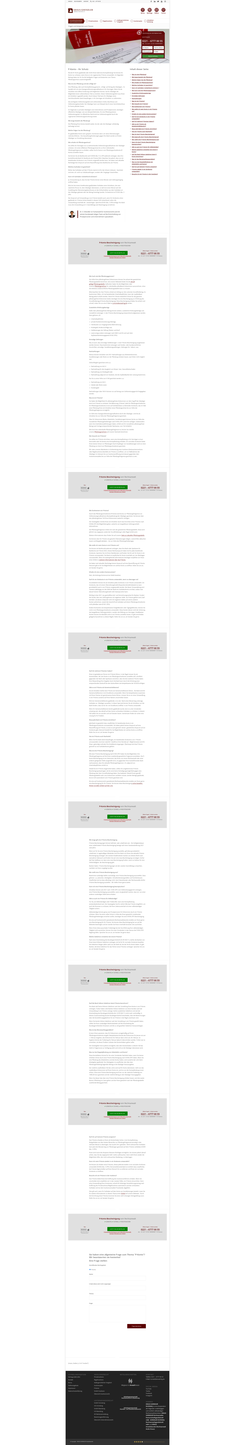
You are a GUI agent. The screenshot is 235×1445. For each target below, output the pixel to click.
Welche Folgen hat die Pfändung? (142, 80)
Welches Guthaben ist (139, 85)
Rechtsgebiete (78, 1)
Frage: (91, 1303)
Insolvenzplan (98, 1385)
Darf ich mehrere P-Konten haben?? (143, 121)
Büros (70, 1382)
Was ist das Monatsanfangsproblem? (143, 159)
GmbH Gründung (99, 1403)
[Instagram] (165, 1)
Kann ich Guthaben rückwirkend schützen (145, 88)
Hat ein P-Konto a (137, 131)
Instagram (149, 1395)
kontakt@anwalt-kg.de (157, 1379)
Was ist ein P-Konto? (138, 101)
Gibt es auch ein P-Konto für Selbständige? (145, 147)
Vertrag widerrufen (74, 1377)
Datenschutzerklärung (75, 1391)
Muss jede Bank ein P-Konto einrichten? (144, 129)
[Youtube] (162, 1)
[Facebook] (151, 1)
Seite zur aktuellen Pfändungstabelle (132, 535)
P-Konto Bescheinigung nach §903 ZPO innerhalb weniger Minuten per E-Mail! (117, 256)
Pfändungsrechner (100, 286)
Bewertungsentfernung (101, 1417)
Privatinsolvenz (99, 1377)
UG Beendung (98, 1411)
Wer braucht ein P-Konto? (140, 104)
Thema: (91, 1293)
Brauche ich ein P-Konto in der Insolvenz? (145, 174)
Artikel (123, 1193)
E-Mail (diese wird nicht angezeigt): (100, 1284)
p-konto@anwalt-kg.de (120, 303)
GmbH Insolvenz (99, 1391)
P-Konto (96, 1388)
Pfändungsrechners (100, 432)
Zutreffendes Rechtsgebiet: (97, 1265)
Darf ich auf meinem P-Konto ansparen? (144, 167)
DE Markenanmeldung (101, 1414)
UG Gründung (98, 1406)
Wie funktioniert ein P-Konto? (141, 106)
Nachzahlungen (137, 98)
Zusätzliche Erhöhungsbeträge (141, 93)
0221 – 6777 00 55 (96, 1)
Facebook (149, 1393)
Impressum (71, 1388)
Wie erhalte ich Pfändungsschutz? (142, 82)
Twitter (148, 1391)
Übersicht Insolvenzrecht (102, 1394)
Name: (91, 1274)
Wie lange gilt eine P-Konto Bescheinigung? (145, 137)
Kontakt (86, 1)
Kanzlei (70, 1)
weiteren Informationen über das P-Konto (112, 560)
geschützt (149, 85)
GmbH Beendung (99, 1408)
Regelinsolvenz (98, 1380)
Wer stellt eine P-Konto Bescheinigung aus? (145, 139)
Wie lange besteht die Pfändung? (142, 77)
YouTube (148, 1389)
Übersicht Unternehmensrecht (103, 1420)
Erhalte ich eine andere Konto (141, 114)
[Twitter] (158, 1)
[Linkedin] (155, 1)
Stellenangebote (73, 1385)
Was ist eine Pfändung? (139, 74)
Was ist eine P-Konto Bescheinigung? (143, 134)
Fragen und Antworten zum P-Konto (80, 26)
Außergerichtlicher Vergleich (103, 1382)
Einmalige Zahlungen (138, 96)
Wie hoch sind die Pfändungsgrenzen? (144, 90)
